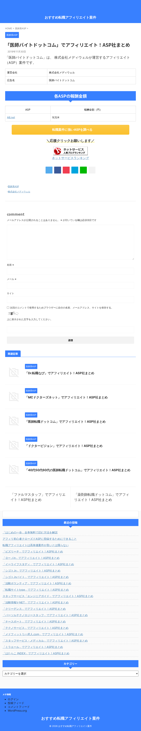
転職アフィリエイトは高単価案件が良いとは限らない (36, 545)
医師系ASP (13, 186)
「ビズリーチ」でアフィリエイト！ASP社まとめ (33, 551)
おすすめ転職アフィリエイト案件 (70, 17)
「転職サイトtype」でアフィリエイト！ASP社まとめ (36, 589)
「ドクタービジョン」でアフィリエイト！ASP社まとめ (63, 446)
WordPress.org (17, 710)
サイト (10, 293)
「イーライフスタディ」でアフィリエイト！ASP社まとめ (38, 564)
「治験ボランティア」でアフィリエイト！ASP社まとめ (37, 583)
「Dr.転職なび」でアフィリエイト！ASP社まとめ (59, 373)
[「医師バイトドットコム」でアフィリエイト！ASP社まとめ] (74, 170)
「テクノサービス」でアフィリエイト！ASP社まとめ (35, 628)
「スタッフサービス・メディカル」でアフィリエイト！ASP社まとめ (45, 640)
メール (11, 279)
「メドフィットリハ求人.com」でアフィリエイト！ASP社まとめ (43, 634)
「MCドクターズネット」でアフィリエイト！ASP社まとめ (66, 397)
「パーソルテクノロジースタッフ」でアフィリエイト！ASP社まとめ (45, 615)
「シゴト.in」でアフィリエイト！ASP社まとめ (31, 570)
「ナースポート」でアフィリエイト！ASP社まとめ (34, 621)
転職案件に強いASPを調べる (72, 129)
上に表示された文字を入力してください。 (30, 319)
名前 (10, 264)
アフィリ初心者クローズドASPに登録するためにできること (40, 538)
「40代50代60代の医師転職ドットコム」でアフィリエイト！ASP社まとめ (77, 470)
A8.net (11, 117)
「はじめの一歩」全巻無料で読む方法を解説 (30, 532)
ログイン (13, 699)
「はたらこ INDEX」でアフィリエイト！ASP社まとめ (36, 653)
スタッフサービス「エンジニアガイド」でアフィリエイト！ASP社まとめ (48, 596)
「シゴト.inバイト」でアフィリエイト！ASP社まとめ (36, 577)
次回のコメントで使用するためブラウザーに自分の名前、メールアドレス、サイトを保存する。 (61, 307)
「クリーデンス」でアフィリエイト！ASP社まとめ (34, 608)
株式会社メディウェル (19, 191)
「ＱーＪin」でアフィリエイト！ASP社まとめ (31, 558)
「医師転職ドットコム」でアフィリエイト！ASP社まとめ (65, 421)
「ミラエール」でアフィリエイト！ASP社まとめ (33, 647)
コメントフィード (19, 706)
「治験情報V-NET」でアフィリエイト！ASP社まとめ (36, 602)
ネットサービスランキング (70, 158)
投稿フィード (16, 703)
